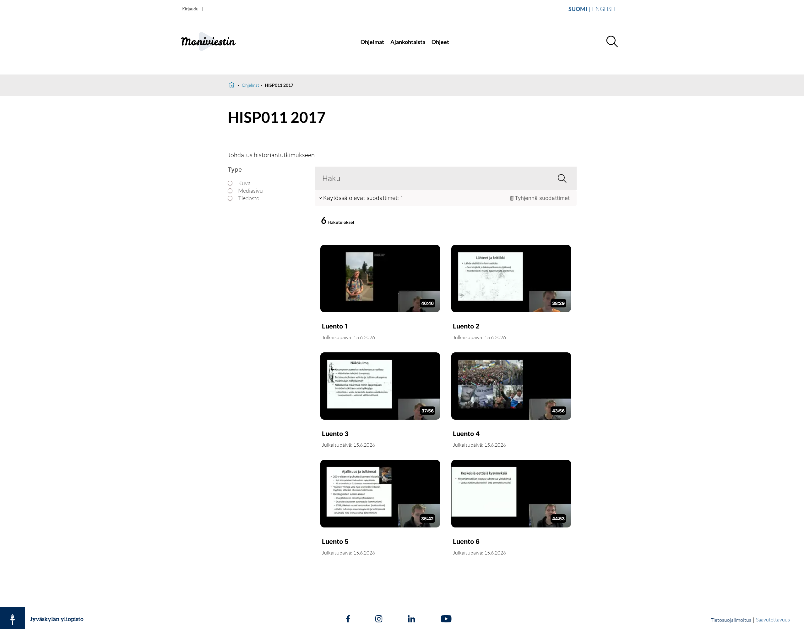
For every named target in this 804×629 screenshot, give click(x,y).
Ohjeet (440, 41)
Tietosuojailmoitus (731, 620)
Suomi (577, 8)
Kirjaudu (190, 8)
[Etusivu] (232, 85)
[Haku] (612, 42)
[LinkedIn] (411, 619)
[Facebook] (348, 619)
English (604, 8)
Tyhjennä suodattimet (542, 198)
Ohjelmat (372, 41)
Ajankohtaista (407, 41)
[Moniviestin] (222, 41)
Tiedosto (248, 198)
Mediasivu (250, 190)
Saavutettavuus (773, 619)
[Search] (560, 178)
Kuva (244, 183)
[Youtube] (446, 619)
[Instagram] (378, 619)
